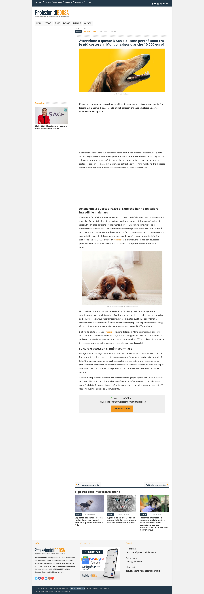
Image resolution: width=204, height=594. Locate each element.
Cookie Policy (104, 588)
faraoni (109, 331)
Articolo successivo (156, 484)
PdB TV (88, 2)
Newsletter (78, 2)
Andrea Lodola (90, 31)
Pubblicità (68, 2)
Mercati (48, 23)
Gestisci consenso (77, 588)
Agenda (87, 23)
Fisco (57, 23)
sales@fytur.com (134, 561)
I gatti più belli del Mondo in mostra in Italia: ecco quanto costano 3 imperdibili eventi (121, 520)
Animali (83, 29)
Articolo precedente (89, 484)
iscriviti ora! (122, 408)
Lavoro (66, 23)
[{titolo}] (152, 3)
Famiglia (77, 23)
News (38, 23)
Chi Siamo (38, 2)
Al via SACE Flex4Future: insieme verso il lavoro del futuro (51, 127)
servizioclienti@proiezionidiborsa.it (143, 570)
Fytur (68, 591)
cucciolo (117, 239)
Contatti (48, 2)
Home (77, 29)
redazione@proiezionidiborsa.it (141, 552)
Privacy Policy (92, 588)
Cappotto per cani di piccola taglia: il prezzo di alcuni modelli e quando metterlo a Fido (89, 521)
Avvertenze (57, 2)
